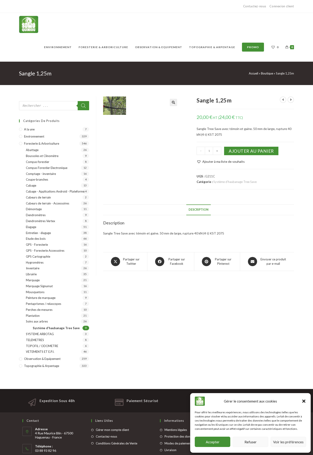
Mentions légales (176, 430)
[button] (304, 401)
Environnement (34, 136)
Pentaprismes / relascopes (43, 304)
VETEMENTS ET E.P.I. (40, 351)
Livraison (170, 450)
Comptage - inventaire (41, 174)
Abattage (32, 150)
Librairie (31, 274)
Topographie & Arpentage (41, 366)
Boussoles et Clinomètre (42, 156)
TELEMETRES (35, 340)
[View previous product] (283, 100)
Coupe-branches (37, 179)
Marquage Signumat (39, 286)
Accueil (253, 73)
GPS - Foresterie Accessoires (45, 250)
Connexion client (281, 6)
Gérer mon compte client (112, 430)
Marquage (33, 280)
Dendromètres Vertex (40, 221)
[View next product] (291, 100)
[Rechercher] (83, 105)
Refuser (250, 442)
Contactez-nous (255, 6)
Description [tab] (199, 209)
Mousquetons (35, 292)
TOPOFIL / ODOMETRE (42, 346)
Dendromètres (36, 215)
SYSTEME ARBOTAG (40, 334)
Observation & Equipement (42, 359)
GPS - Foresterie (37, 244)
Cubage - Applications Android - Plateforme (55, 191)
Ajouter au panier (251, 151)
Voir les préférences (288, 442)
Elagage (31, 227)
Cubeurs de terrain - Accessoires (47, 203)
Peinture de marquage (40, 298)
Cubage (31, 185)
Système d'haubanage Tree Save (235, 182)
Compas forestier (37, 162)
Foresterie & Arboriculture (41, 143)
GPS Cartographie (38, 256)
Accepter (213, 442)
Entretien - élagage (38, 233)
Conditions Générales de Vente (116, 443)
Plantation (33, 315)
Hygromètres (35, 262)
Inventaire (32, 268)
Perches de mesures (39, 310)
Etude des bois (36, 238)
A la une (29, 129)
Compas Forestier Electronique (46, 168)
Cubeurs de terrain (38, 197)
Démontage (34, 209)
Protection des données (180, 436)
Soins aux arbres (37, 321)
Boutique (267, 73)
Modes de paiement (178, 443)
